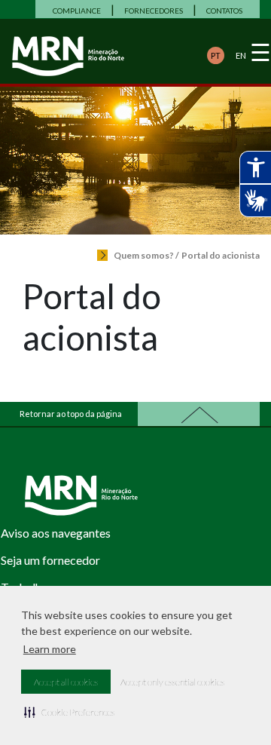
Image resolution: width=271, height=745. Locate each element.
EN (241, 55)
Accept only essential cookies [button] (172, 682)
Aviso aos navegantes (56, 533)
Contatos (224, 10)
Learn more (49, 648)
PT (216, 55)
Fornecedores (153, 10)
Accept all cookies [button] (66, 682)
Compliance (77, 10)
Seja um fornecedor (50, 560)
